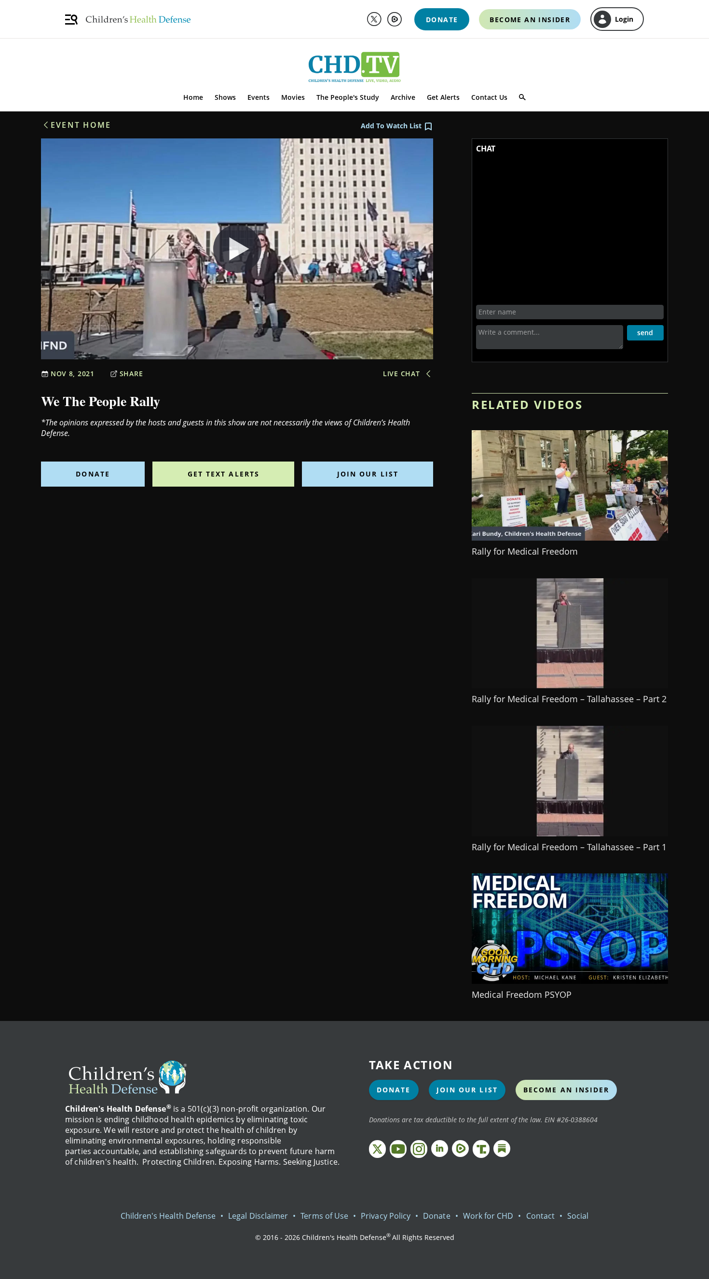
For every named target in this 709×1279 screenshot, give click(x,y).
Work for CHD (488, 1216)
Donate (93, 473)
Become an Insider (566, 1089)
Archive (403, 97)
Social (577, 1216)
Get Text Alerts (224, 473)
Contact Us (489, 97)
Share (131, 373)
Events (258, 97)
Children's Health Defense (168, 1216)
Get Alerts (443, 97)
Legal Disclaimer (258, 1216)
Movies (293, 97)
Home (193, 97)
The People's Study (347, 97)
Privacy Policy (385, 1216)
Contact (540, 1216)
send (645, 332)
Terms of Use (324, 1216)
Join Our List (367, 473)
